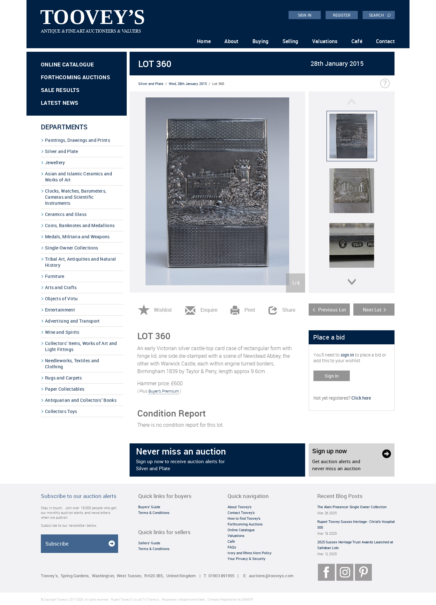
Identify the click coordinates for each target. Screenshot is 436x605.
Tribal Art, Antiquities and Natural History (80, 262)
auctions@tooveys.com (271, 575)
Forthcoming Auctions (75, 77)
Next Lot (372, 309)
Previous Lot (332, 309)
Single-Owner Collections (71, 248)
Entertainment (60, 310)
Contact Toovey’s (241, 512)
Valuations (325, 41)
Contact (385, 41)
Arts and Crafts (61, 287)
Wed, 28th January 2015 (188, 83)
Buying (260, 41)
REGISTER (342, 15)
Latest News (59, 102)
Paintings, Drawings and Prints (77, 140)
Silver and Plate (61, 151)
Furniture (54, 276)
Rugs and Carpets (63, 378)
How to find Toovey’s (244, 518)
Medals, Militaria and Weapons (77, 237)
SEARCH (380, 15)
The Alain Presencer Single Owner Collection (352, 506)
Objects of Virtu (61, 298)
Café (356, 41)
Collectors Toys (61, 411)
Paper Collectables (64, 389)
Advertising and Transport (72, 321)
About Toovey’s (240, 506)
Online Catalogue (67, 64)
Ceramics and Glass (65, 214)
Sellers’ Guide (149, 542)
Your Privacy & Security (247, 558)
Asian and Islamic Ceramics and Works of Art (78, 177)
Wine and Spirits (62, 332)
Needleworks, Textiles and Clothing (72, 363)
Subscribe (56, 543)
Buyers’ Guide (149, 506)
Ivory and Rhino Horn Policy (250, 552)
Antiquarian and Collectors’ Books (81, 400)
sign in (347, 355)
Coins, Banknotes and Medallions (80, 225)
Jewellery (55, 162)
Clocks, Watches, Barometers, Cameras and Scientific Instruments (75, 197)
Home (204, 41)
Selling (290, 41)
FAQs (232, 547)
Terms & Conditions (153, 512)
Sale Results (60, 90)
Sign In (332, 376)
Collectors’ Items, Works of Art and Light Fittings (81, 346)
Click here (361, 398)
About (231, 41)
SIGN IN (305, 15)
